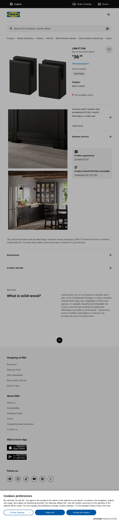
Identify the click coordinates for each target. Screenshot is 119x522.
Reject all (50, 512)
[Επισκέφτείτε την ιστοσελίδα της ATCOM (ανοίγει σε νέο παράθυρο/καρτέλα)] (105, 519)
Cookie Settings (17, 512)
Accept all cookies (81, 512)
